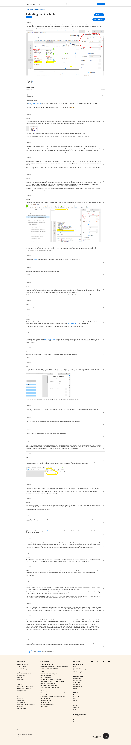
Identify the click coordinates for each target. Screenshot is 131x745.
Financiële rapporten (79, 716)
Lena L (35, 259)
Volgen (97, 14)
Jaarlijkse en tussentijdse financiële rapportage (54, 666)
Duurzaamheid (21, 690)
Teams (19, 684)
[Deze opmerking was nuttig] (104, 115)
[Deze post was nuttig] (29, 81)
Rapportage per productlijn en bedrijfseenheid (53, 696)
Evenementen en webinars (81, 670)
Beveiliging (20, 679)
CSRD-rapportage (45, 672)
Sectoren (20, 697)
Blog (74, 666)
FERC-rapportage (45, 677)
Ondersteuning (78, 676)
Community (37, 9)
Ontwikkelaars (77, 686)
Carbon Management (46, 670)
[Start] (33, 4)
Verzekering (20, 700)
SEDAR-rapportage (46, 700)
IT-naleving (43, 691)
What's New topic (72, 323)
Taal (73, 4)
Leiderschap (77, 697)
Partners (19, 677)
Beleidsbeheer (44, 695)
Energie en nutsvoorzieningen (26, 704)
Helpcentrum (77, 678)
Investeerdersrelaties (79, 714)
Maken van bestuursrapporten (49, 668)
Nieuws (75, 720)
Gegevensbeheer (22, 672)
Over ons (76, 707)
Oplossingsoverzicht (46, 664)
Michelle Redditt (47, 531)
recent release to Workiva (34, 103)
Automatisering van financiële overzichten (52, 681)
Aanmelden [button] (101, 4)
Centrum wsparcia (29, 9)
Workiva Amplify (78, 672)
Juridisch (20, 692)
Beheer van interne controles (48, 685)
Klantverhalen (77, 668)
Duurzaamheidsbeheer (47, 704)
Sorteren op (103, 89)
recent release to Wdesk (50, 339)
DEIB (74, 698)
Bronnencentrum (78, 664)
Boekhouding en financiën (25, 686)
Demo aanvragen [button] (98, 19)
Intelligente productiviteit (24, 673)
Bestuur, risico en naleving (48, 683)
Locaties (75, 700)
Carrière (75, 705)
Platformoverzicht (22, 664)
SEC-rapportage (45, 698)
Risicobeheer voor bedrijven (48, 673)
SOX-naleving (44, 702)
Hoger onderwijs (22, 708)
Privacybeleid (24, 734)
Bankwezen (20, 698)
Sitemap (30, 734)
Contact (75, 688)
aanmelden (39, 651)
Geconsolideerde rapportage (25, 670)
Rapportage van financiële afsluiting (50, 679)
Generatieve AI (21, 668)
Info (74, 695)
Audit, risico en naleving (24, 688)
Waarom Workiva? (22, 666)
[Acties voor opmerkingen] (102, 95)
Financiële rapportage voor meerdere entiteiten (54, 693)
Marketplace (21, 675)
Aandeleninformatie (79, 718)
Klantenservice (77, 680)
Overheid (20, 706)
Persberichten (77, 722)
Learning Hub (77, 684)
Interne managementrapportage (49, 687)
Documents (42, 9)
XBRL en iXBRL (45, 706)
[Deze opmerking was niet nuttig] (104, 119)
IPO (41, 689)
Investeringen (21, 702)
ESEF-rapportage (45, 675)
